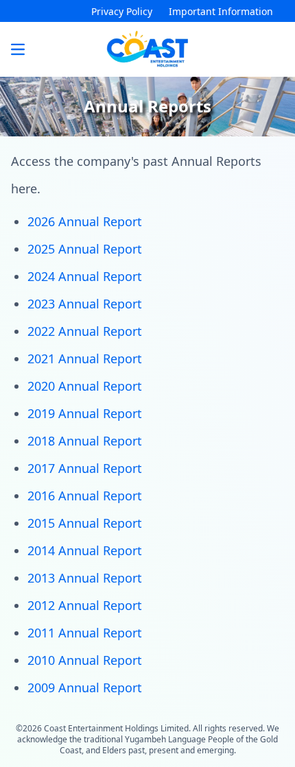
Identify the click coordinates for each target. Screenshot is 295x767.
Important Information (221, 11)
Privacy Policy (121, 11)
